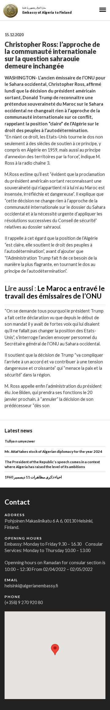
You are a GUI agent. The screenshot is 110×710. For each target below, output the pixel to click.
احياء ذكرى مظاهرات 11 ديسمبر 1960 (33, 477)
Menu (102, 9)
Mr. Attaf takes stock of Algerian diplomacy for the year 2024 (53, 451)
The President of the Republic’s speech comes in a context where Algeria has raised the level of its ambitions (52, 464)
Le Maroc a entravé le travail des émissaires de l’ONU (55, 292)
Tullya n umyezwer (20, 441)
